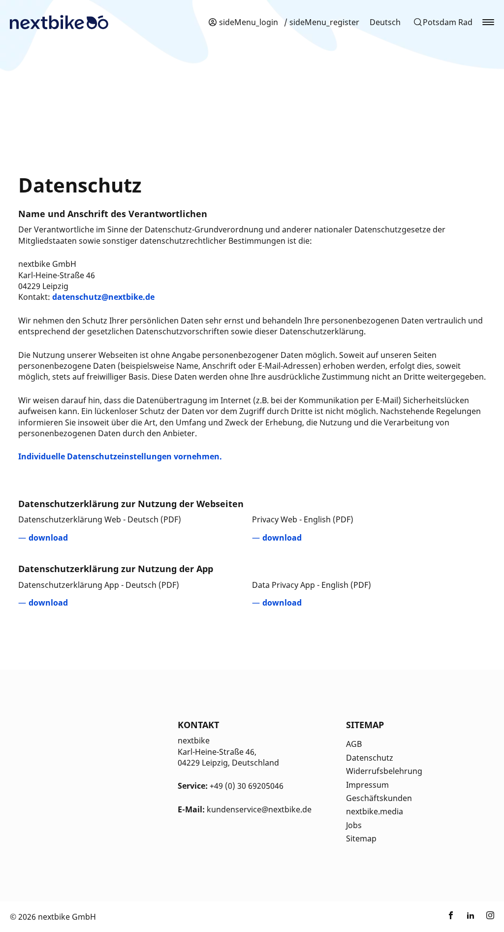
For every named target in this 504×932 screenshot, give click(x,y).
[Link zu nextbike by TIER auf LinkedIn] (470, 916)
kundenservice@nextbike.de (259, 809)
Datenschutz (369, 757)
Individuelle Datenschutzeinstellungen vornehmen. (120, 456)
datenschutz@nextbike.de (103, 296)
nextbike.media (374, 811)
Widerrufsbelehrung (384, 771)
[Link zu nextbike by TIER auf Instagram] (490, 916)
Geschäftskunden (379, 798)
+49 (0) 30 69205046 (247, 785)
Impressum (367, 784)
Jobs (354, 825)
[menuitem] (385, 22)
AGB (354, 744)
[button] (442, 22)
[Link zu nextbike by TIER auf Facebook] (451, 916)
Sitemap (361, 838)
